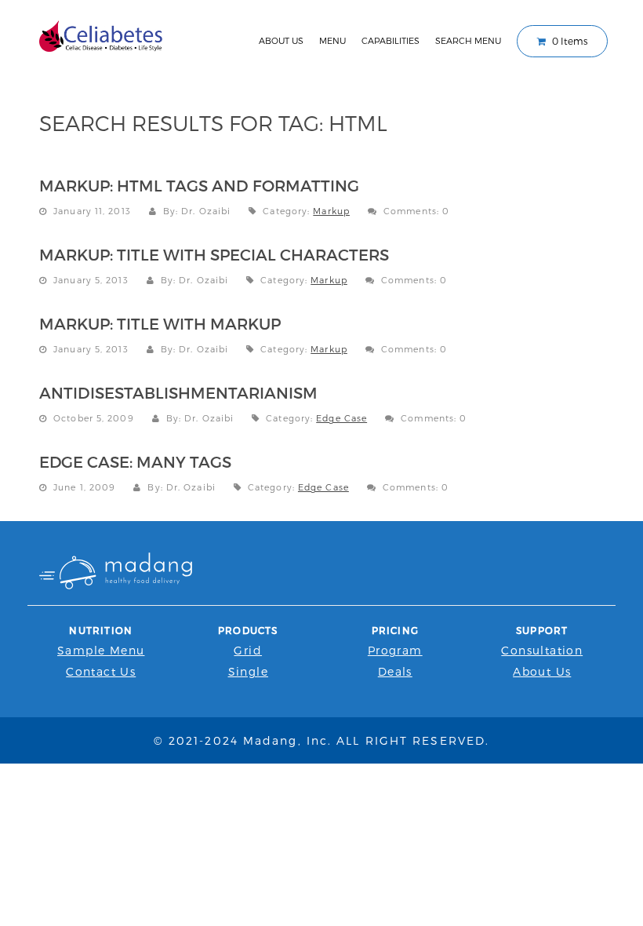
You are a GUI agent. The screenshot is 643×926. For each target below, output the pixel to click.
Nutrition (101, 630)
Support (542, 630)
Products (248, 630)
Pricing (395, 630)
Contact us (101, 671)
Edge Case (341, 418)
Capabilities (390, 40)
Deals (395, 671)
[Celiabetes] (101, 34)
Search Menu (468, 40)
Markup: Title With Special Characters (214, 254)
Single (248, 671)
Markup (331, 211)
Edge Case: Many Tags (135, 461)
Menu (332, 40)
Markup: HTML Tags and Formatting (199, 185)
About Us (281, 40)
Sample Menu (100, 650)
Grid (248, 650)
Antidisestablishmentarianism (178, 392)
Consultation (542, 650)
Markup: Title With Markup (160, 323)
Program (395, 650)
